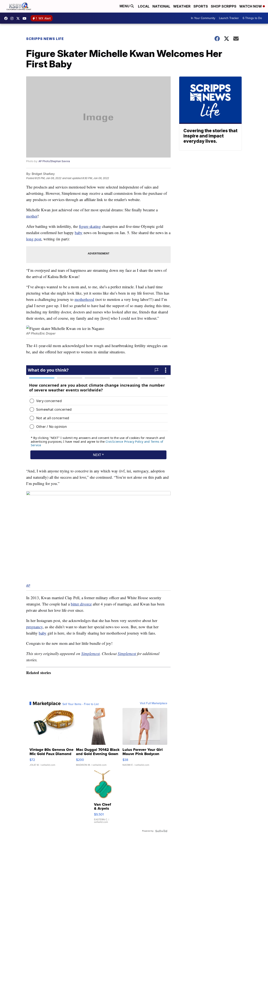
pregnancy (34, 626)
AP (28, 585)
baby (78, 232)
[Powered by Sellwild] (161, 831)
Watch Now (251, 6)
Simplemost (90, 653)
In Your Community (203, 18)
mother (31, 216)
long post (33, 238)
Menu (125, 6)
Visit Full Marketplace (153, 703)
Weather (182, 6)
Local (143, 6)
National (161, 6)
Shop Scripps (223, 6)
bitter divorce (81, 604)
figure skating (90, 226)
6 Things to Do (252, 18)
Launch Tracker (229, 18)
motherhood (84, 299)
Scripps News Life (45, 39)
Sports (200, 6)
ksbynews (7, 18)
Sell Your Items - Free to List (80, 704)
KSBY (19, 18)
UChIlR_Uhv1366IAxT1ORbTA (25, 18)
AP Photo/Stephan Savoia (54, 161)
